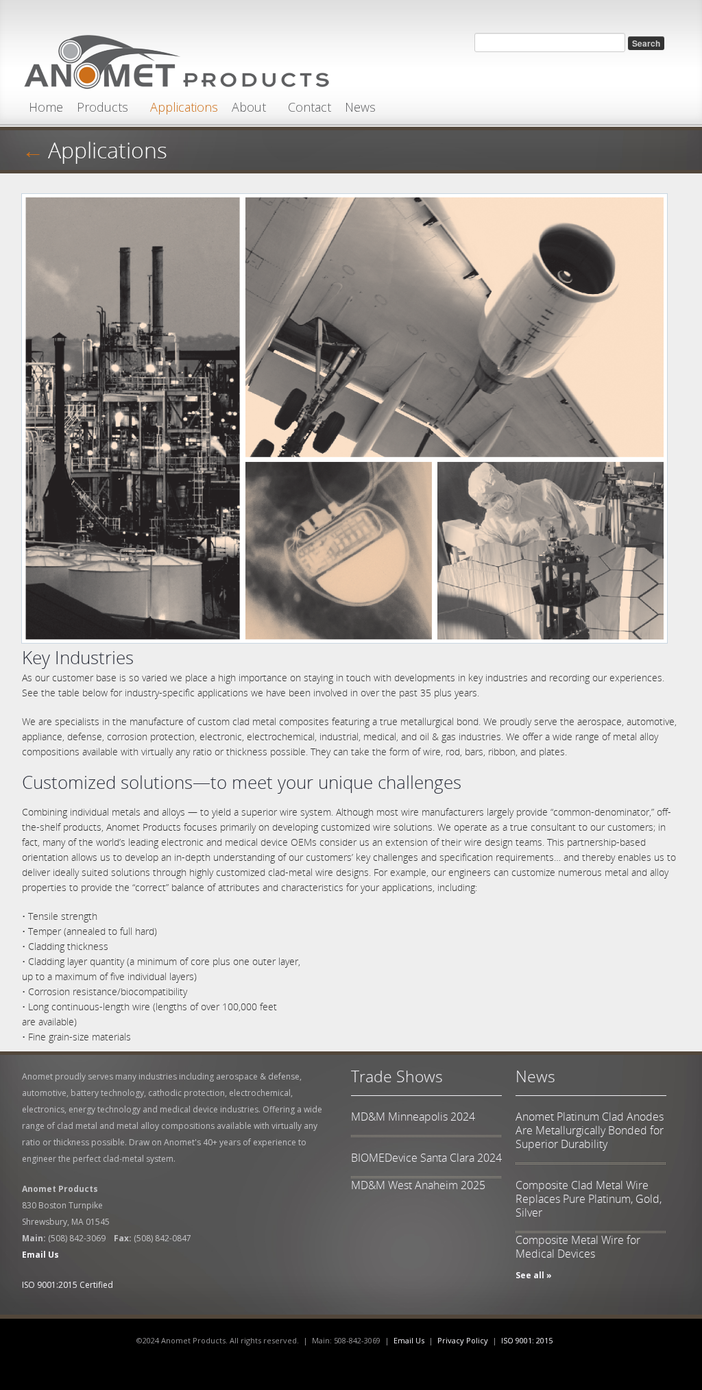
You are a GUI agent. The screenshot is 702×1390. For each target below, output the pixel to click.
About (249, 107)
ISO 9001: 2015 (527, 1340)
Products (102, 107)
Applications (184, 107)
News (360, 107)
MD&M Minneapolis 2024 (413, 1116)
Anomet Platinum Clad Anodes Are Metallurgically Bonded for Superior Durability (590, 1130)
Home (46, 107)
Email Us (409, 1340)
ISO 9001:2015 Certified (67, 1285)
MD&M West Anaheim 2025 (418, 1185)
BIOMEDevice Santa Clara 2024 (426, 1157)
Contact (309, 107)
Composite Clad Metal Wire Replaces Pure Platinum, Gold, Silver (589, 1199)
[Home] (176, 58)
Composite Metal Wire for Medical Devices (578, 1246)
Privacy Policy (462, 1340)
